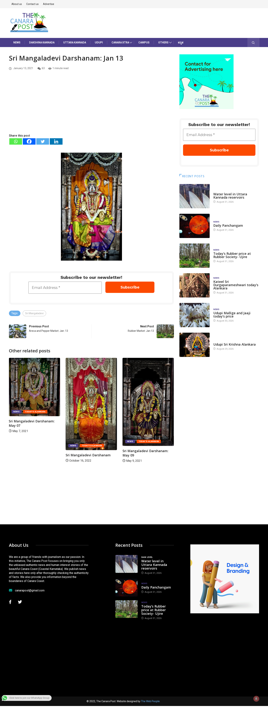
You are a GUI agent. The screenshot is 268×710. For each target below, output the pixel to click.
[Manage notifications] (256, 699)
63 (43, 68)
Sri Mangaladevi (34, 313)
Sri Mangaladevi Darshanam (88, 455)
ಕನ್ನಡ (180, 42)
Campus (143, 42)
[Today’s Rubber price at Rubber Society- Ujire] (194, 255)
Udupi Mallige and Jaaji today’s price (231, 314)
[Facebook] (29, 141)
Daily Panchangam (228, 225)
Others (163, 42)
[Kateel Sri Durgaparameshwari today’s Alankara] (194, 285)
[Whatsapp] (15, 141)
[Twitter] (42, 141)
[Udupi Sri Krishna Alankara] (194, 345)
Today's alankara (35, 412)
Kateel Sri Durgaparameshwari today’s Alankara (235, 284)
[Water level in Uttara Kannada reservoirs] (194, 196)
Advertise (48, 4)
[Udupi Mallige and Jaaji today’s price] (194, 315)
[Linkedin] (56, 141)
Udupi (99, 42)
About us (16, 4)
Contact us (32, 4)
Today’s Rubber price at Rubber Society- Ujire (232, 255)
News (16, 42)
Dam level (219, 190)
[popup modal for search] (253, 42)
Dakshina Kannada (42, 42)
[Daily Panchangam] (194, 226)
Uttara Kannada (74, 42)
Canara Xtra (120, 42)
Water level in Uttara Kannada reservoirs (230, 196)
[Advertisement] (91, 105)
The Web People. (150, 701)
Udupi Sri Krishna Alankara (234, 344)
